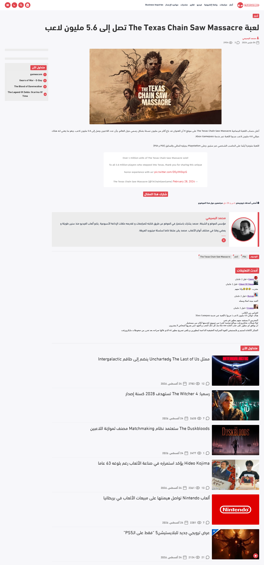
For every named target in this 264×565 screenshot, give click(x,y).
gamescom (36, 74)
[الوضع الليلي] (14, 5)
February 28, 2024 (184, 181)
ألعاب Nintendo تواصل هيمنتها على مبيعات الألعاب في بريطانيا (156, 497)
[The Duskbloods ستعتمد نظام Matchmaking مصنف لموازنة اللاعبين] (235, 440)
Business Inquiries (154, 4)
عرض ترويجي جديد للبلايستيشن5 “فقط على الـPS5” (167, 532)
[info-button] (8, 5)
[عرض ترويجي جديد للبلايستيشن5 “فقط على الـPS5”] (235, 544)
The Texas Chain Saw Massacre (215, 256)
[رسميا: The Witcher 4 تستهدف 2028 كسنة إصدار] (235, 405)
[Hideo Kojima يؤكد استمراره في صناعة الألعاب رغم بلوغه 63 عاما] (235, 475)
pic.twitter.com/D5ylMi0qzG (170, 172)
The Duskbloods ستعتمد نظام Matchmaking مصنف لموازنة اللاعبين (150, 428)
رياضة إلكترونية (211, 4)
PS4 (244, 256)
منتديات (184, 4)
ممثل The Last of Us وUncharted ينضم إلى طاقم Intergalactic (154, 358)
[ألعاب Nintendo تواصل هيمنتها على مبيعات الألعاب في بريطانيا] (235, 509)
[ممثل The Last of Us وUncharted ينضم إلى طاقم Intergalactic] (235, 370)
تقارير (192, 4)
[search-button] (20, 5)
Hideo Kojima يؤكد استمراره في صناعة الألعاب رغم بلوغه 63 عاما (154, 463)
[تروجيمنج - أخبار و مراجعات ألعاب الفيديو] (248, 5)
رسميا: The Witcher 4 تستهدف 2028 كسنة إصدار (168, 393)
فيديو (199, 4)
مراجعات (223, 4)
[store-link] (27, 5)
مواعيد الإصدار (171, 4)
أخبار (231, 4)
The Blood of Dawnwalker (28, 86)
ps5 (236, 256)
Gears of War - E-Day (30, 80)
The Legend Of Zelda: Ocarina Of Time (25, 93)
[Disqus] (155, 308)
